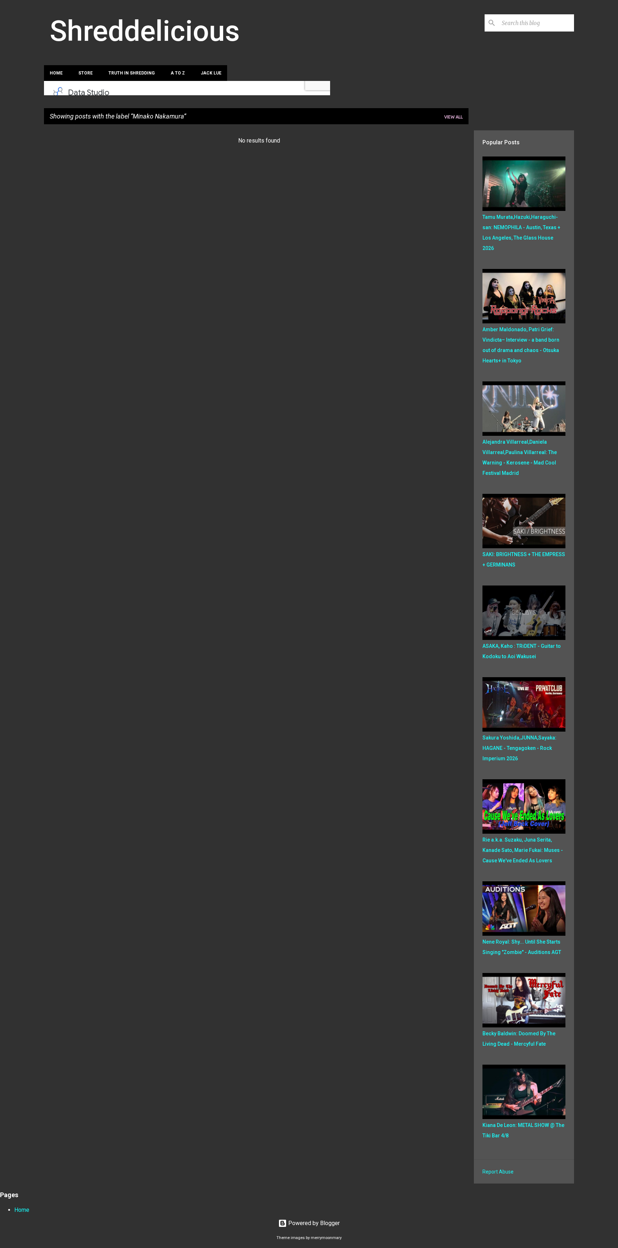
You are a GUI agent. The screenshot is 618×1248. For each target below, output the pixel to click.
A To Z (178, 73)
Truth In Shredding (131, 73)
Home (56, 73)
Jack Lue (211, 73)
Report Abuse (498, 1172)
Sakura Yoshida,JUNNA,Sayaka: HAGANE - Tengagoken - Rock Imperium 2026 (519, 748)
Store (85, 73)
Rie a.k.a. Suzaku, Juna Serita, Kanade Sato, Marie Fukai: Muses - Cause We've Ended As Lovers (522, 850)
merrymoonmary (326, 1237)
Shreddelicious (145, 31)
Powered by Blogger (313, 1223)
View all (453, 117)
